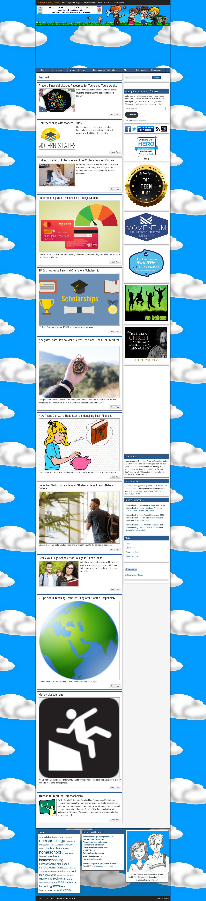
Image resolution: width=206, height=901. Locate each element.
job (58, 875)
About (126, 70)
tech (76, 882)
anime (41, 837)
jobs (61, 875)
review (57, 878)
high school (54, 848)
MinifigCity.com (90, 850)
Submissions (141, 70)
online (49, 878)
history (66, 849)
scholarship (67, 879)
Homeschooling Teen (47, 2)
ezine (60, 845)
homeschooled (67, 853)
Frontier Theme (163, 898)
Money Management (51, 694)
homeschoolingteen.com (146, 148)
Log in (128, 544)
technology (45, 886)
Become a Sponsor (91, 863)
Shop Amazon (157, 70)
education (44, 844)
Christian (45, 841)
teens (56, 890)
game (65, 845)
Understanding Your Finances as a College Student (69, 198)
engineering (54, 845)
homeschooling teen (50, 867)
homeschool (50, 852)
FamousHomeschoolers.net (95, 842)
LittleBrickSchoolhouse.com (95, 848)
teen (56, 886)
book (54, 837)
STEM (60, 882)
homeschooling (51, 860)
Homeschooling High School (104, 70)
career (61, 837)
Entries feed (130, 548)
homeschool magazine (54, 871)
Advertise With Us (109, 863)
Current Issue (57, 70)
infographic (50, 875)
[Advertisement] (103, 46)
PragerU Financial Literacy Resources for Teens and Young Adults (78, 85)
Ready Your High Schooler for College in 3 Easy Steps (70, 558)
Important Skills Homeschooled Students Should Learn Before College (76, 487)
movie (42, 879)
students (68, 882)
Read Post (115, 114)
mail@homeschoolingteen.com (104, 866)
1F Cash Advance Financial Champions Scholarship (69, 270)
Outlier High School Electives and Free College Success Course (76, 160)
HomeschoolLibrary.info (93, 839)
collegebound (70, 841)
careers (68, 837)
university (65, 889)
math (71, 875)
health (42, 848)
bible (49, 837)
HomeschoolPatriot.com (93, 845)
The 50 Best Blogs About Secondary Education (147, 877)
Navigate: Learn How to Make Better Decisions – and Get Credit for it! (79, 341)
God (70, 845)
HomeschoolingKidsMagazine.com (98, 837)
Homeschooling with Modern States (60, 123)
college (59, 840)
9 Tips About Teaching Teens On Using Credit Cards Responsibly (77, 598)
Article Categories (77, 70)
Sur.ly (151, 154)
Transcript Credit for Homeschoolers (61, 796)
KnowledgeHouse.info (92, 859)
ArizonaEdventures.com (93, 853)
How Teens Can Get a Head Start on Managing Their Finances (75, 415)
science (52, 882)
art (45, 837)
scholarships (43, 882)
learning (66, 875)
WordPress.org (132, 556)
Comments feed (132, 552)
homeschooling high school (54, 864)
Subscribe (132, 115)
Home (43, 70)
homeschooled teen (49, 856)
